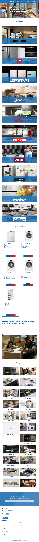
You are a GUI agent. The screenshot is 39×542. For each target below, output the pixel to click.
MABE (4, 528)
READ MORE (8, 255)
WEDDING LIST (27, 1)
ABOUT (14, 1)
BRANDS (18, 1)
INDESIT (21, 523)
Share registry (12, 334)
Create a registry (5, 334)
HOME (11, 1)
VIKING (21, 528)
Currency (33, 1)
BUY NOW (13, 255)
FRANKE (21, 525)
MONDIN (4, 525)
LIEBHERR (4, 522)
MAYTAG (21, 526)
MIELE (4, 526)
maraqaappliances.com (16, 540)
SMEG (4, 523)
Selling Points (5, 532)
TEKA (21, 522)
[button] (1, 11)
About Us (4, 534)
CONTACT (22, 1)
